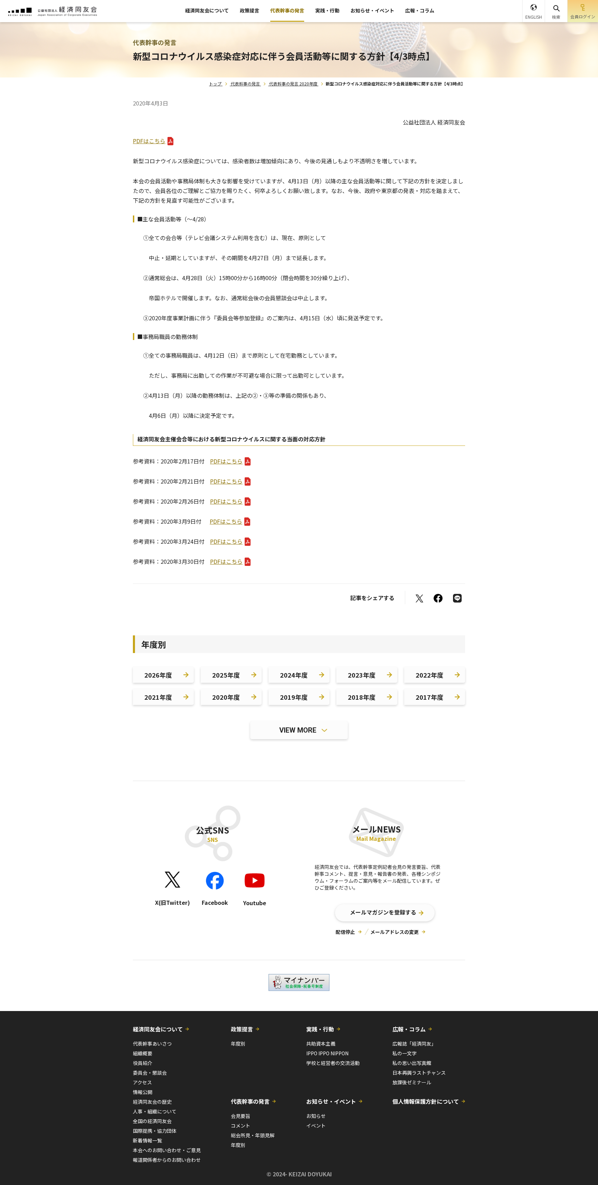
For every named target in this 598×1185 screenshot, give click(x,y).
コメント (240, 1125)
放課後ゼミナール (411, 1082)
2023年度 (361, 674)
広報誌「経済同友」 (414, 1043)
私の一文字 (404, 1053)
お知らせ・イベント (372, 10)
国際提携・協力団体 (154, 1130)
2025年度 (226, 674)
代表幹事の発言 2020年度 (293, 83)
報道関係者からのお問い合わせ (167, 1159)
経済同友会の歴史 (152, 1101)
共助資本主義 (320, 1043)
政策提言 (249, 10)
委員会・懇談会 (150, 1072)
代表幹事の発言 (287, 10)
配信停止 (345, 931)
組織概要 (142, 1053)
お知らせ (316, 1115)
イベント (316, 1125)
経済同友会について (207, 10)
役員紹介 (142, 1062)
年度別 (238, 1043)
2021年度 (158, 696)
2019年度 (294, 696)
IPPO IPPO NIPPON (327, 1053)
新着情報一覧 (147, 1140)
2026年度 (158, 674)
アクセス (142, 1082)
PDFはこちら (149, 141)
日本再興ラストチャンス (419, 1072)
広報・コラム (419, 10)
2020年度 (226, 696)
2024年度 (294, 674)
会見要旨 (240, 1115)
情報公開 (142, 1091)
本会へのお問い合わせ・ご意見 (167, 1150)
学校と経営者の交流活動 (333, 1062)
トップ (215, 83)
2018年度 (361, 696)
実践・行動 (327, 10)
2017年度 (429, 696)
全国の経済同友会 (152, 1121)
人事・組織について (154, 1111)
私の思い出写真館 (411, 1062)
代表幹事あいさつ (152, 1043)
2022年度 (429, 674)
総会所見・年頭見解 (252, 1135)
